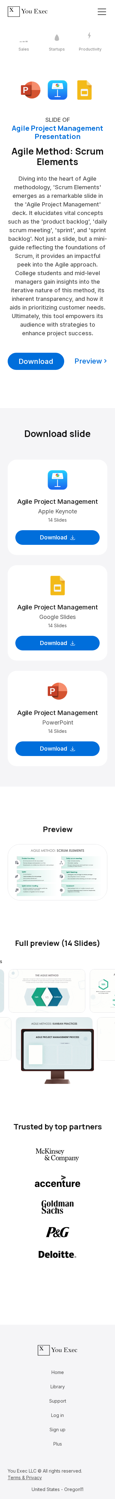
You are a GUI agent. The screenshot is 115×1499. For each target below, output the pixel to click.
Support (57, 1401)
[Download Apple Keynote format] (57, 89)
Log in (57, 1415)
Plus (57, 1444)
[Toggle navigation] (101, 11)
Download (36, 361)
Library (57, 1386)
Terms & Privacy (25, 1477)
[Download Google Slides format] (84, 89)
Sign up (57, 1429)
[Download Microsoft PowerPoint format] (30, 89)
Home (57, 1372)
